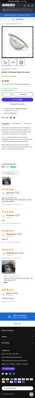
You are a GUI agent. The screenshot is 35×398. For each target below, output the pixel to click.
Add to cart (23, 94)
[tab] (6, 123)
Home (3, 23)
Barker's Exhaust (6, 69)
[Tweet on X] (7, 117)
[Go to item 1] (6, 181)
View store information (10, 113)
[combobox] (17, 10)
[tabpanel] (17, 140)
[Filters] (3, 173)
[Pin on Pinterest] (14, 117)
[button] (28, 5)
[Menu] (32, 5)
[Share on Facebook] (11, 117)
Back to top (17, 323)
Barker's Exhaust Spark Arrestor (13, 23)
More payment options (17, 104)
